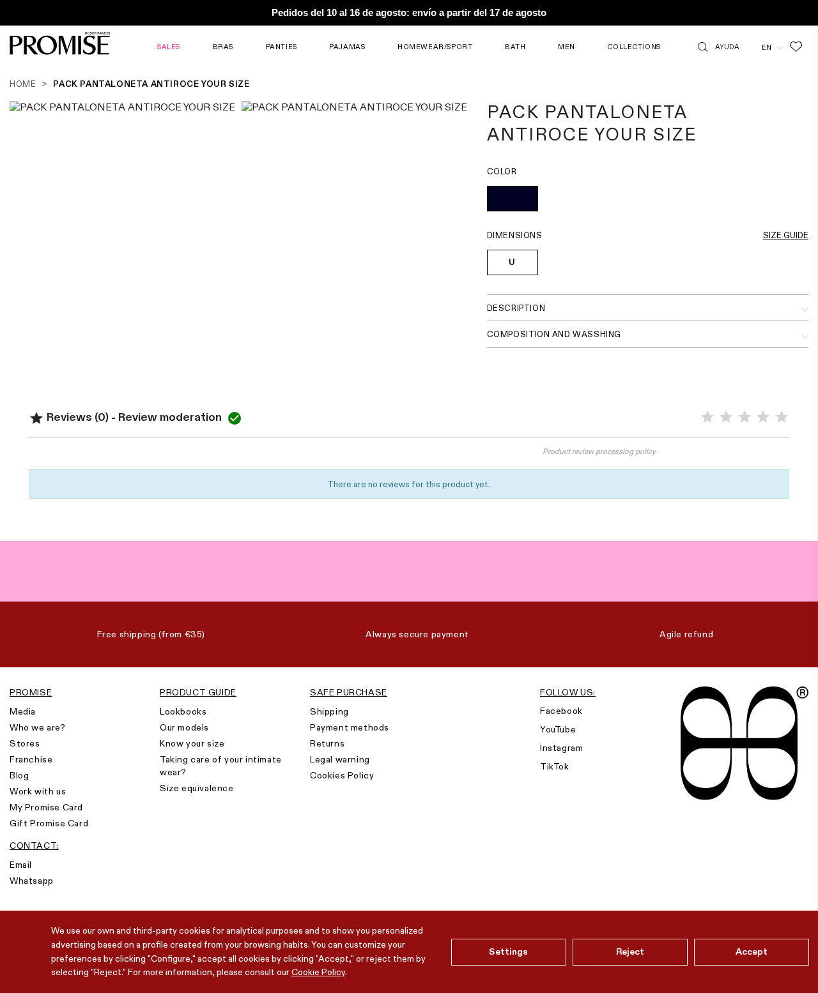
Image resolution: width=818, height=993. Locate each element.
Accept (752, 951)
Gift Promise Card (49, 823)
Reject (630, 951)
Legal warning (340, 759)
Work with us (38, 791)
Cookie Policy (318, 972)
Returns (327, 743)
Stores (25, 743)
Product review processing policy (599, 451)
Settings (508, 951)
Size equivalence (197, 788)
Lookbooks (183, 711)
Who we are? (38, 727)
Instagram (561, 748)
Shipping (329, 711)
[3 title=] (744, 417)
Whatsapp (32, 880)
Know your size (192, 743)
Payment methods (349, 727)
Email (21, 864)
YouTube (558, 729)
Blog (19, 775)
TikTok (554, 766)
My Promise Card (46, 807)
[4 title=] (763, 417)
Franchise (31, 759)
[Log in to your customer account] (750, 46)
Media (23, 711)
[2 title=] (726, 417)
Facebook (561, 710)
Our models (184, 727)
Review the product (218, 457)
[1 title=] (707, 417)
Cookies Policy (342, 775)
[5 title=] (781, 417)
